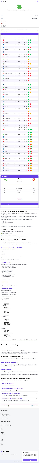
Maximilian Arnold (7, 327)
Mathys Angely (6, 312)
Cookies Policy (32, 457)
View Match (19, 199)
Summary (2, 29)
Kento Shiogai (6, 334)
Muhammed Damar (7, 323)
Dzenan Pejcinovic (7, 335)
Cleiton (5, 313)
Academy (2, 444)
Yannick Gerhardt (7, 324)
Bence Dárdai (6, 320)
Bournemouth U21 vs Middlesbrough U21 (6, 425)
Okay (30, 460)
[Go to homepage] (4, 1)
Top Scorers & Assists (20, 29)
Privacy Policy (3, 432)
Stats (14, 29)
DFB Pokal (19, 390)
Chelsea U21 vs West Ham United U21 (6, 421)
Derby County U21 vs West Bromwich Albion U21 (7, 422)
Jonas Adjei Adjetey (7, 308)
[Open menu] (37, 1)
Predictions (2, 439)
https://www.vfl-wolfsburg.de (11, 235)
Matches (7, 29)
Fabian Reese (6, 331)
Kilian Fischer (6, 307)
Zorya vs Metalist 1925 (4, 420)
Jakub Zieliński (6, 304)
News (1, 445)
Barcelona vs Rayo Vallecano (5, 414)
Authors (2, 429)
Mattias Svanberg (7, 325)
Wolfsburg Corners (19, 243)
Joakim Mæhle (11, 285)
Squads (26, 29)
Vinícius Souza (6, 318)
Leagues (2, 440)
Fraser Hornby (6, 330)
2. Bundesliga (20, 181)
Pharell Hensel (6, 319)
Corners (11, 29)
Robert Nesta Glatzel (7, 336)
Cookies (2, 433)
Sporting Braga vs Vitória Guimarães (6, 415)
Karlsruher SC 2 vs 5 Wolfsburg (6, 350)
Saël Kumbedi (6, 315)
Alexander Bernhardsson (8, 332)
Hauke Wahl (6, 311)
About (1, 428)
